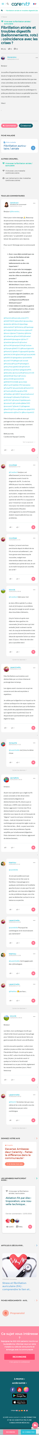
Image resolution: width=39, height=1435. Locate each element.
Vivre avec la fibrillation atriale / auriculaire (17, 22)
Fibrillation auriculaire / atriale (15, 147)
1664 (21, 1227)
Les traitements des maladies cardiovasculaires (18, 179)
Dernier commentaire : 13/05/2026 (19, 1213)
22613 (11, 1227)
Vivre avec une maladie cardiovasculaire (15, 172)
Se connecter (28, 1432)
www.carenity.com (16, 1417)
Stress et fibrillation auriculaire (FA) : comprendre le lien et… (16, 1286)
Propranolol (17, 1313)
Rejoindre (19, 1357)
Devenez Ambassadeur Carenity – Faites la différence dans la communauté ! (18, 1153)
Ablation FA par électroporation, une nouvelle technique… (19, 1201)
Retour (4, 17)
